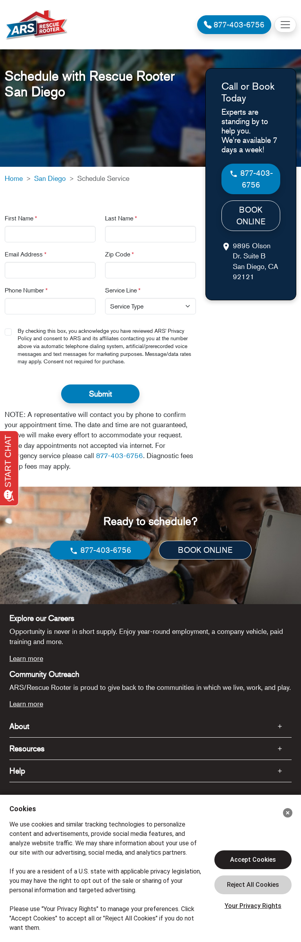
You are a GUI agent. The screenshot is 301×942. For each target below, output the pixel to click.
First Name (21, 218)
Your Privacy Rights (253, 906)
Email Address (26, 254)
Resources (27, 748)
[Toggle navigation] (285, 24)
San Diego (50, 178)
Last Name (121, 218)
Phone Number (26, 290)
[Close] (287, 812)
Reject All (253, 884)
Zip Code (119, 254)
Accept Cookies (253, 859)
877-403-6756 (119, 455)
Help (17, 771)
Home (14, 178)
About (19, 726)
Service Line (123, 290)
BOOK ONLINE (250, 215)
